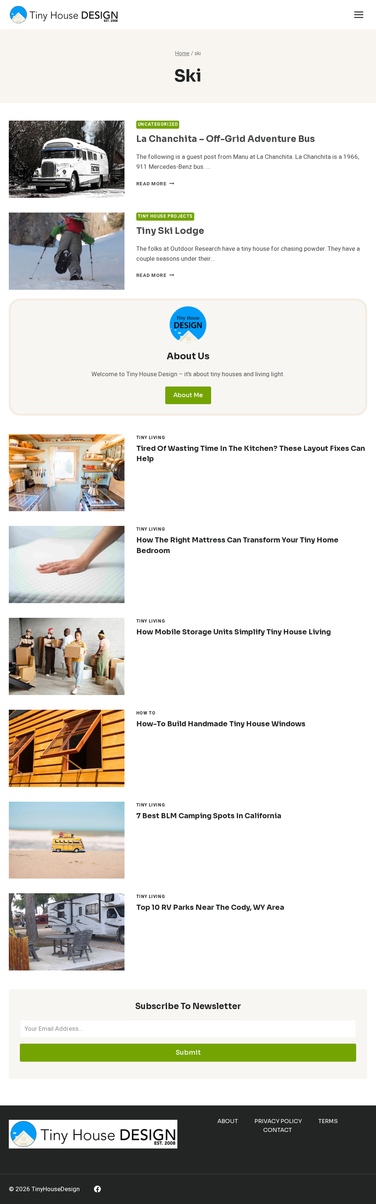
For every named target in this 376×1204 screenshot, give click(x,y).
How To (146, 713)
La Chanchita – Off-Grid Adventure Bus (225, 139)
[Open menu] (358, 14)
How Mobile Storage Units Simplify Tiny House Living (233, 632)
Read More (155, 184)
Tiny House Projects (165, 216)
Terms (328, 1121)
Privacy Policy (278, 1121)
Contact (277, 1129)
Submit (188, 1052)
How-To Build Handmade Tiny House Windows (221, 724)
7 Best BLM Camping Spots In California (208, 816)
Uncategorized (158, 124)
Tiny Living (150, 438)
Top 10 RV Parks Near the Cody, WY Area (210, 907)
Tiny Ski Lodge (170, 230)
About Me (188, 395)
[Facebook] (97, 1189)
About (227, 1121)
